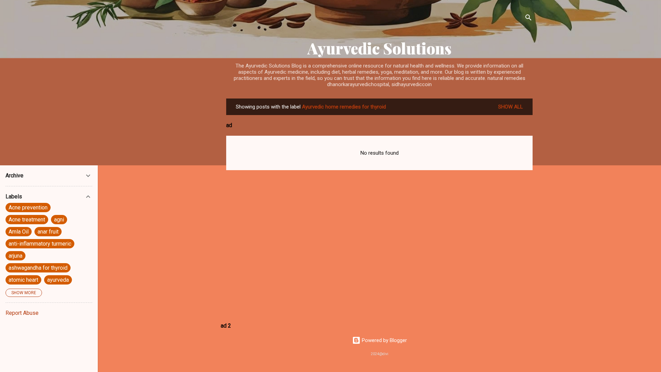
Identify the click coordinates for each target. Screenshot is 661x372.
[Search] (528, 18)
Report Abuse (22, 313)
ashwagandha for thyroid (38, 268)
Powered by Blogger (383, 340)
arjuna (15, 255)
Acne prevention (28, 207)
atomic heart (23, 280)
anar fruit (48, 231)
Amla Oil (19, 231)
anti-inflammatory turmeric (40, 243)
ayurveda (58, 280)
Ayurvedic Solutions (379, 48)
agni (59, 219)
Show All (510, 107)
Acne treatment (27, 219)
